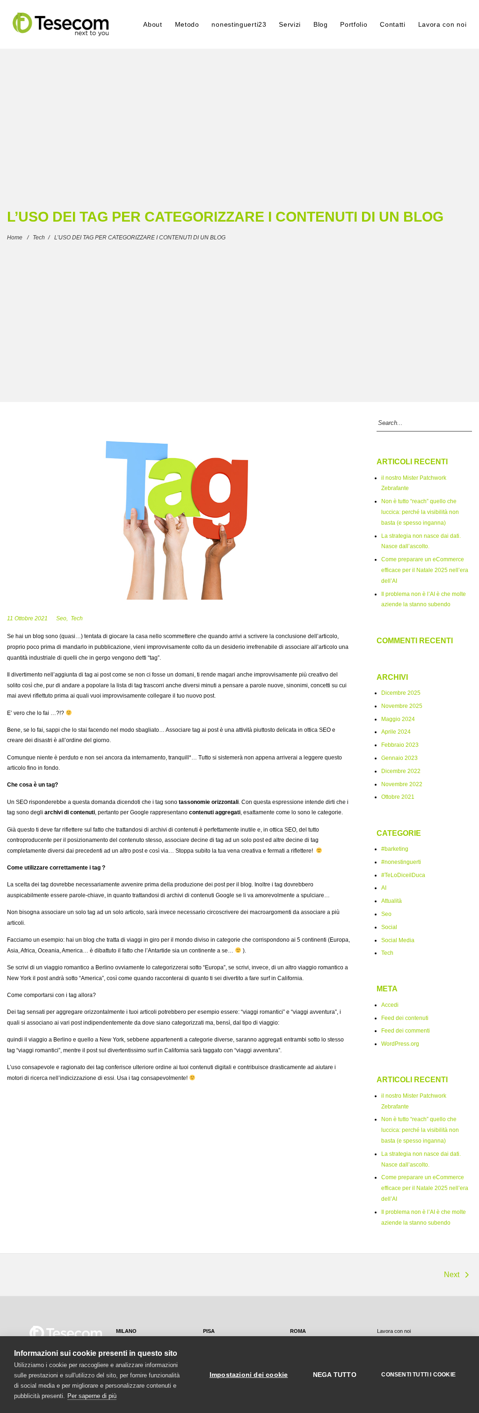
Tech (39, 237)
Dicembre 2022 (401, 771)
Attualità (391, 901)
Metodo (187, 24)
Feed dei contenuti (404, 1018)
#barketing (394, 849)
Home (14, 237)
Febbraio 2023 (400, 745)
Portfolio (353, 24)
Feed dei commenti (405, 1030)
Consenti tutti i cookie (418, 1374)
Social (389, 927)
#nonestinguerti (401, 862)
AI (383, 888)
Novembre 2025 (401, 706)
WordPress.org (400, 1044)
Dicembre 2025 (401, 693)
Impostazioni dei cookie (249, 1374)
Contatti (393, 24)
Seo (61, 618)
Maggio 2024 (398, 719)
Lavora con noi (442, 24)
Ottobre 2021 (397, 797)
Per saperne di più (91, 1395)
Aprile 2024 (396, 732)
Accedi (390, 1005)
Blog (320, 24)
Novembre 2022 (401, 784)
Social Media (397, 940)
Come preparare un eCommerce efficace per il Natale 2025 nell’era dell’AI (424, 570)
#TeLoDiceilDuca (403, 875)
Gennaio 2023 (399, 758)
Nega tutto (334, 1374)
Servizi (290, 24)
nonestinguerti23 (238, 24)
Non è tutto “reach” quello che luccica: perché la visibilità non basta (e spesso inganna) (420, 512)
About (152, 24)
